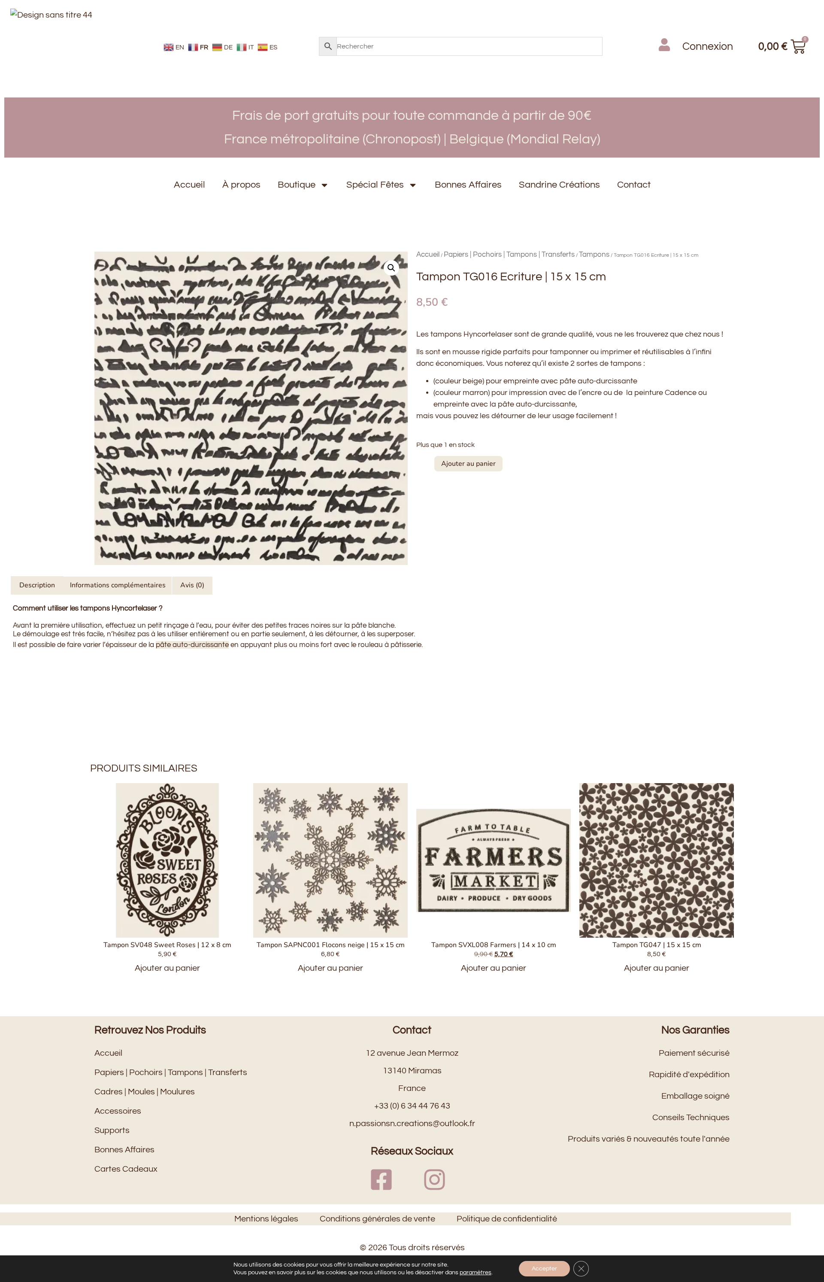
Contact (634, 185)
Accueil (189, 185)
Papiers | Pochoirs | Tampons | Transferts (509, 254)
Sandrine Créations (559, 185)
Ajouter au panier (468, 463)
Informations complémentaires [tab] (118, 585)
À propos (241, 185)
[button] (391, 268)
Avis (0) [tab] (192, 585)
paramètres (475, 1273)
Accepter (544, 1269)
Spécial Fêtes (375, 185)
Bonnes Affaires (468, 185)
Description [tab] (37, 585)
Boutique (296, 185)
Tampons (594, 254)
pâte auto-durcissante (192, 645)
